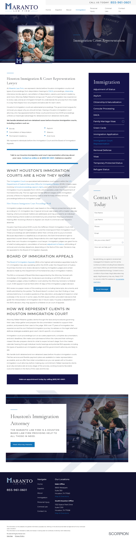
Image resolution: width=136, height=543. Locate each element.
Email (96, 233)
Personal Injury (43, 502)
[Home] (21, 7)
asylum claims (38, 187)
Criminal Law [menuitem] (108, 9)
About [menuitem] (68, 10)
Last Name (98, 220)
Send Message (102, 289)
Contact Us (41, 511)
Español (40, 488)
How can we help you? (102, 247)
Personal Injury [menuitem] (93, 9)
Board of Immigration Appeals (22, 262)
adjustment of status (55, 244)
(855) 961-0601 (48, 158)
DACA (50, 91)
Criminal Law (42, 507)
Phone (96, 226)
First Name (98, 213)
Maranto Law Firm (16, 88)
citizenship (69, 91)
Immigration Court (17, 181)
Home (40, 484)
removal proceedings (23, 187)
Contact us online (29, 158)
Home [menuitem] (48, 10)
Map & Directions (62, 496)
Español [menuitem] (58, 10)
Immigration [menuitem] (81, 10)
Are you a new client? (102, 240)
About (39, 493)
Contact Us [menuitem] (121, 9)
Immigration (42, 498)
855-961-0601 (121, 2)
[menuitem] (109, 89)
